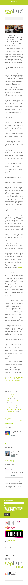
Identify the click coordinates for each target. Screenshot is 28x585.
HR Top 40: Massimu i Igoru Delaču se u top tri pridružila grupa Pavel (15, 396)
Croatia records (11, 377)
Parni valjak (16, 378)
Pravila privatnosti (9, 552)
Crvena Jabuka (17, 377)
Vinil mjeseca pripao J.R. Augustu (15, 400)
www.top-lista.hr (13, 352)
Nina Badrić (11, 378)
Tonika (15, 380)
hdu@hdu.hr (10, 548)
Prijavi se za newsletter (8, 500)
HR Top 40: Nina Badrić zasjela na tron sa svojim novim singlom (9, 417)
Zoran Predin (13, 381)
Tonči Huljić (10, 380)
